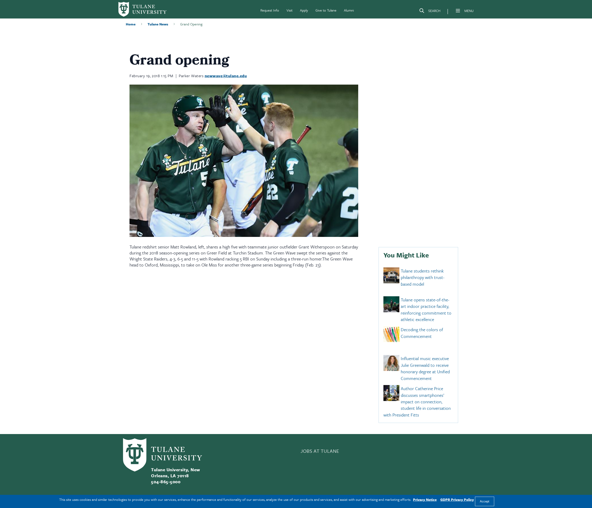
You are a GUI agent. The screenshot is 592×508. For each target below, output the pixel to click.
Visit (290, 10)
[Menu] (458, 10)
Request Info (269, 10)
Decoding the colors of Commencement (422, 333)
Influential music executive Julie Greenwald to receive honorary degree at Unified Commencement (425, 368)
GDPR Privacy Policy (457, 499)
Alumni (349, 10)
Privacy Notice (425, 499)
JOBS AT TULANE (320, 450)
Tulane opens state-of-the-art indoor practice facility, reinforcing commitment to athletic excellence (426, 309)
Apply (304, 10)
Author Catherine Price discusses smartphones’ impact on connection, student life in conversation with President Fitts (417, 402)
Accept (484, 501)
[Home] (142, 9)
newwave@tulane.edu (226, 76)
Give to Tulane (325, 10)
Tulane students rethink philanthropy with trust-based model (422, 277)
